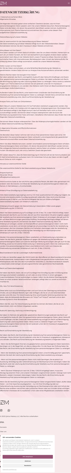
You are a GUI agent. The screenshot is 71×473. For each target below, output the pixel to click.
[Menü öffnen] (69, 3)
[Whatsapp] (10, 410)
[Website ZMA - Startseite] (3, 3)
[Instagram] (2, 410)
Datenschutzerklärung (9, 469)
